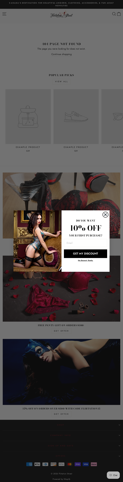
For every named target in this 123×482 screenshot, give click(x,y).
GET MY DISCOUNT (85, 253)
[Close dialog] (105, 214)
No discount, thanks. (85, 260)
